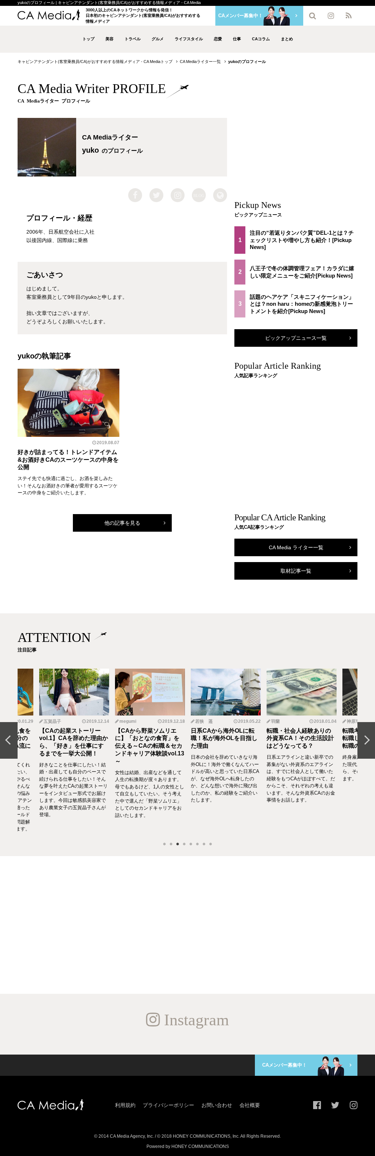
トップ (88, 39)
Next (366, 740)
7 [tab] (204, 844)
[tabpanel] (226, 751)
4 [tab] (184, 844)
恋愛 (218, 39)
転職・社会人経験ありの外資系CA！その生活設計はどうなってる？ (224, 738)
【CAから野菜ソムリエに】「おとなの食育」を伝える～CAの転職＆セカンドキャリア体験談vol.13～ (73, 746)
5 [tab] (190, 844)
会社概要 (250, 1105)
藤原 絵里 (356, 721)
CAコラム (261, 39)
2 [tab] (171, 844)
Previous (9, 740)
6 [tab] (197, 844)
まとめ (287, 39)
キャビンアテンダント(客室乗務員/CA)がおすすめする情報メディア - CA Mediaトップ (95, 61)
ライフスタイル (189, 39)
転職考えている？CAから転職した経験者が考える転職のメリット (300, 738)
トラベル (133, 39)
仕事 (237, 39)
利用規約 (125, 1105)
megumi (52, 721)
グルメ (158, 39)
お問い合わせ (216, 1105)
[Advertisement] (295, 133)
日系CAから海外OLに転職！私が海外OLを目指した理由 (148, 738)
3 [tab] (177, 844)
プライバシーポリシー (168, 1105)
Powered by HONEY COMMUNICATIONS (187, 1146)
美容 (109, 39)
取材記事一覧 (296, 571)
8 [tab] (210, 844)
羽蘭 (199, 721)
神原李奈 (280, 721)
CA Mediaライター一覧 (200, 61)
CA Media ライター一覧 (296, 547)
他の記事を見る (122, 523)
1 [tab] (164, 844)
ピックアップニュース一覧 (296, 338)
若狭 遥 (128, 721)
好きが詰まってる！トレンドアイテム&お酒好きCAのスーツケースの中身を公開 (68, 460)
